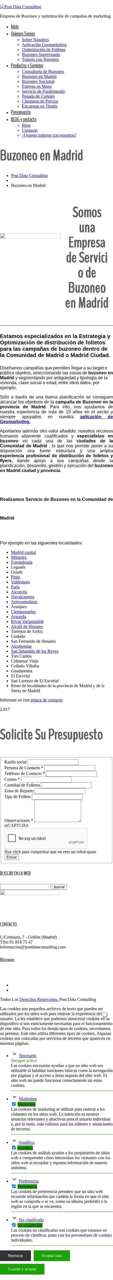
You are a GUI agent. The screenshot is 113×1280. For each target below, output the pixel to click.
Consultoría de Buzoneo (43, 71)
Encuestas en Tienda (39, 106)
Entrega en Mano (37, 86)
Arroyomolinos (24, 601)
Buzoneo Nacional (38, 81)
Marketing (28, 1098)
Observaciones (18, 820)
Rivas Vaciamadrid (27, 621)
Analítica (26, 1142)
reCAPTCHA (16, 825)
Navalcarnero (22, 596)
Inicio (15, 26)
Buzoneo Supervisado (41, 54)
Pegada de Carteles (38, 96)
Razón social (16, 762)
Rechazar (15, 1256)
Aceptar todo (52, 1256)
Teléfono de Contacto (24, 773)
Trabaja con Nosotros (40, 59)
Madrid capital (23, 552)
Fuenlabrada (21, 562)
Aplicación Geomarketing (44, 44)
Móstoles (19, 557)
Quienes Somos (23, 33)
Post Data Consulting (29, 175)
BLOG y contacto (23, 119)
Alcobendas (21, 646)
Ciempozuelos (23, 611)
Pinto (15, 577)
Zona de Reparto (19, 790)
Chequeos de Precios (40, 101)
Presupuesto (21, 112)
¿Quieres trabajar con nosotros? (49, 135)
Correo (12, 779)
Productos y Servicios (27, 65)
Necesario (27, 1055)
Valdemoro (20, 582)
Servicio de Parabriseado (43, 91)
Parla (15, 587)
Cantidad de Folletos (22, 785)
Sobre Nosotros (35, 39)
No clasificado (31, 1219)
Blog (26, 125)
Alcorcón (19, 592)
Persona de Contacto (23, 767)
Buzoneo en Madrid (39, 76)
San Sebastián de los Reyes (34, 651)
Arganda (18, 616)
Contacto (30, 130)
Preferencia (28, 1181)
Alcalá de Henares (27, 626)
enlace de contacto (46, 700)
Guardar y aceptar (22, 1269)
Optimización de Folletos (43, 49)
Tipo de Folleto (18, 796)
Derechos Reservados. (39, 999)
